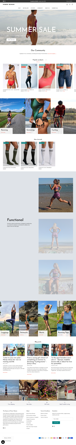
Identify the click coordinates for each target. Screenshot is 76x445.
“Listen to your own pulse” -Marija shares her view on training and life (12, 359)
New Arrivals (38, 139)
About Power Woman (30, 413)
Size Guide (28, 422)
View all (38, 61)
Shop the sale (11, 39)
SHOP (19, 7)
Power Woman (8, 440)
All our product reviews (31, 415)
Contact (28, 428)
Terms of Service (44, 417)
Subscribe (56, 422)
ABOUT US (47, 7)
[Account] (67, 4)
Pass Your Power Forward (31, 426)
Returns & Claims (44, 413)
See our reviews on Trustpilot (32, 417)
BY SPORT (33, 7)
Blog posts (38, 342)
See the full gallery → (52, 53)
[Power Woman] (8, 4)
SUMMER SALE (55, 7)
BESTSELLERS (25, 7)
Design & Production (30, 419)
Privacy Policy (43, 415)
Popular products (38, 60)
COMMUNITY (40, 7)
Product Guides (29, 424)
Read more (5, 372)
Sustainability (29, 421)
